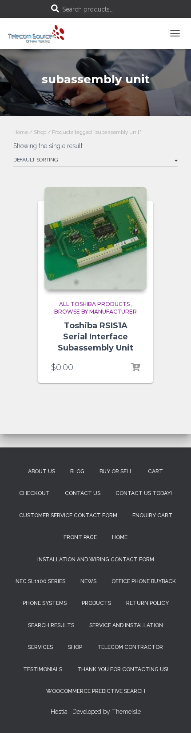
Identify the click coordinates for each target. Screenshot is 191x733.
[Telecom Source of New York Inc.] (40, 33)
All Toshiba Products (94, 304)
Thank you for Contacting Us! (122, 669)
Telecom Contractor (130, 647)
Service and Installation (126, 625)
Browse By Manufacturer (95, 311)
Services (40, 647)
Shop (40, 132)
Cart (155, 471)
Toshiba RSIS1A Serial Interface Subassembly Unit (95, 337)
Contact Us (82, 493)
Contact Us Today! (143, 493)
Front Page (80, 537)
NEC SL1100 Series (40, 581)
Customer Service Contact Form (68, 515)
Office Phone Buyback (143, 581)
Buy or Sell (116, 471)
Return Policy (147, 603)
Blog (77, 471)
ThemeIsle (126, 711)
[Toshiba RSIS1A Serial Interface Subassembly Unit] (95, 238)
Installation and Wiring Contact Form (95, 559)
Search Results (51, 625)
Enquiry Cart (152, 515)
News (88, 581)
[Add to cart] (135, 367)
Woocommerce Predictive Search (95, 691)
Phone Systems (45, 603)
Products (96, 603)
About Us (41, 471)
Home (20, 132)
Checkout (34, 493)
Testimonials (42, 669)
